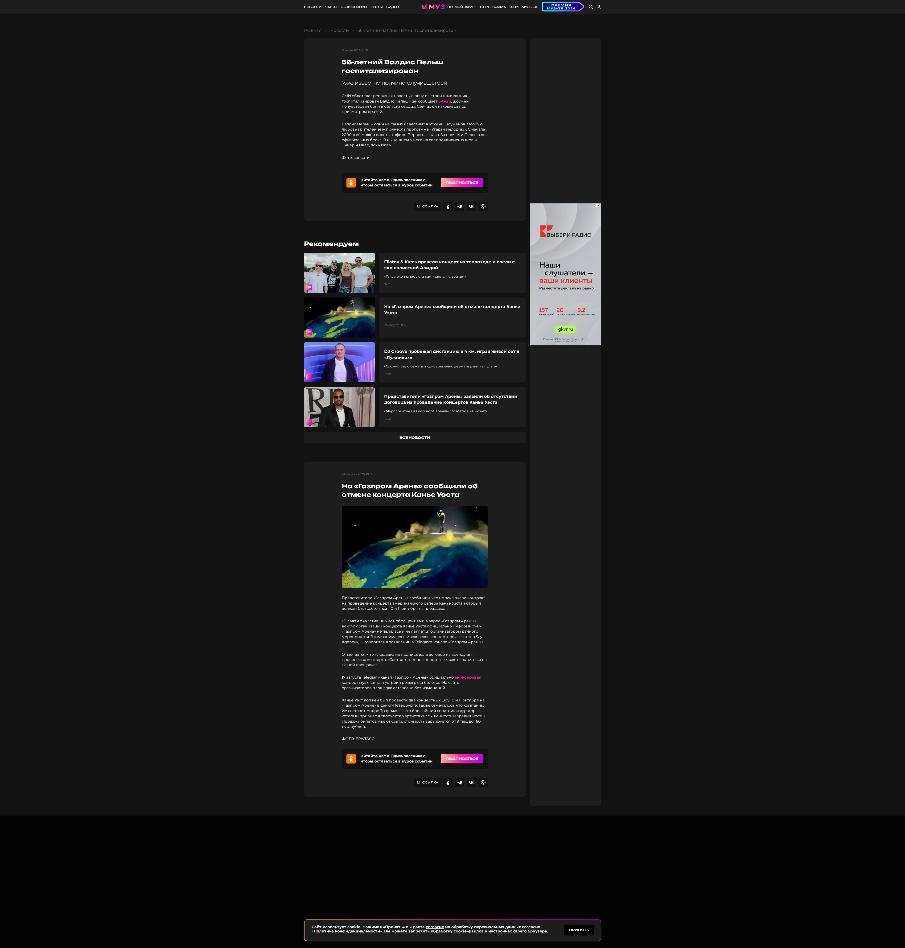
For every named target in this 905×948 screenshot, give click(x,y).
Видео (392, 6)
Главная (312, 30)
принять (579, 930)
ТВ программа (492, 6)
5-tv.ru (444, 101)
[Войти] (599, 7)
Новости (312, 6)
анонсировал (468, 677)
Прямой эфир (460, 6)
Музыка (529, 6)
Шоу (514, 6)
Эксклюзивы (354, 6)
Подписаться (462, 183)
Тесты (377, 6)
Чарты (331, 6)
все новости (414, 438)
